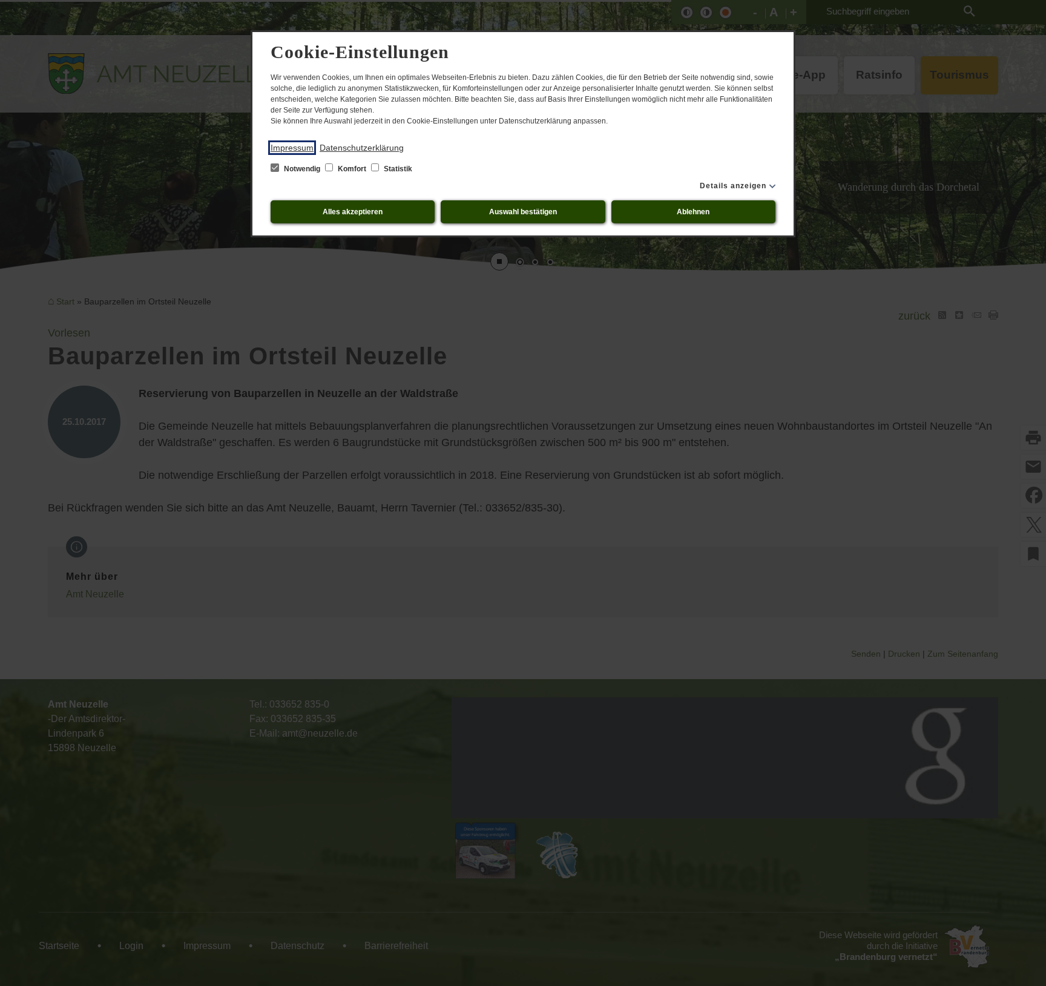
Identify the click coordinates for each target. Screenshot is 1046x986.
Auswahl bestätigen (523, 212)
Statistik (397, 169)
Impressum (292, 148)
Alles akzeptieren (353, 212)
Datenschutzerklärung (362, 148)
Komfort (352, 169)
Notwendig (302, 169)
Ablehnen (693, 212)
